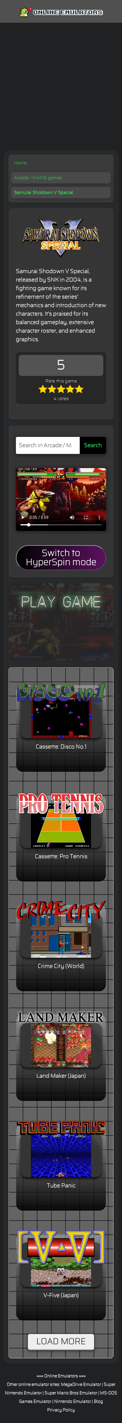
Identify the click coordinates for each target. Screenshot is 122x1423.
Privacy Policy (61, 1410)
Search (93, 445)
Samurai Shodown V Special (43, 192)
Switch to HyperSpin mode (61, 558)
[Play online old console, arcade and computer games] (61, 11)
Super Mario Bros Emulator (71, 1393)
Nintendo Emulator (72, 1401)
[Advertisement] (61, 86)
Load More (61, 1341)
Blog (98, 1401)
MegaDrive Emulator (81, 1384)
